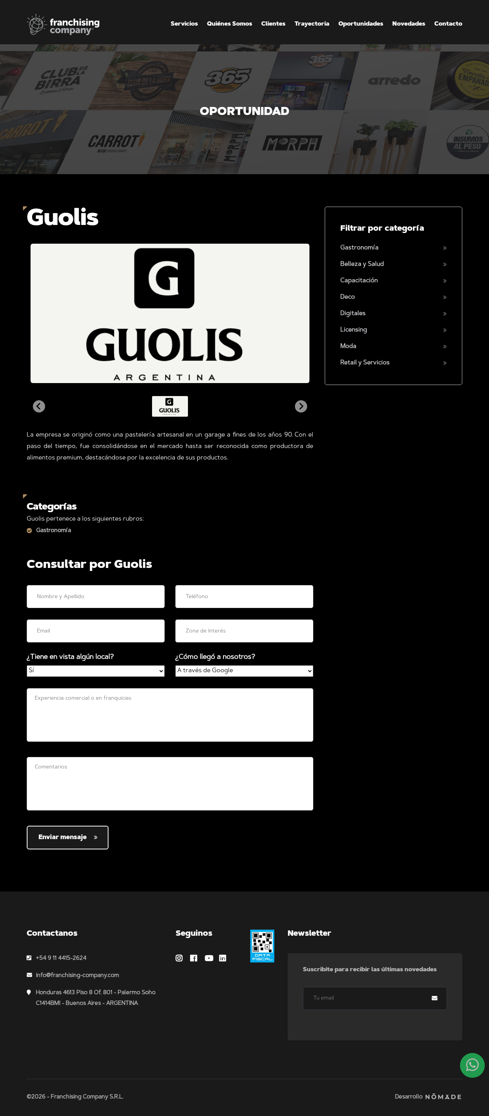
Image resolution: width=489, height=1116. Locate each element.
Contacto (448, 24)
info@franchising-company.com (77, 976)
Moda (348, 346)
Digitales (353, 314)
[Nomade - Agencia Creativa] (443, 1097)
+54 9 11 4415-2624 (61, 958)
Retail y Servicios (365, 363)
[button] (170, 406)
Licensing (353, 330)
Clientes (273, 24)
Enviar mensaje (63, 838)
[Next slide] (301, 406)
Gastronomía (53, 531)
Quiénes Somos (229, 24)
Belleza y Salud (362, 264)
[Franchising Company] (63, 24)
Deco (347, 297)
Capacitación (359, 281)
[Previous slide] (39, 406)
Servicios (184, 24)
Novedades (408, 24)
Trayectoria (312, 24)
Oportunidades (360, 24)
